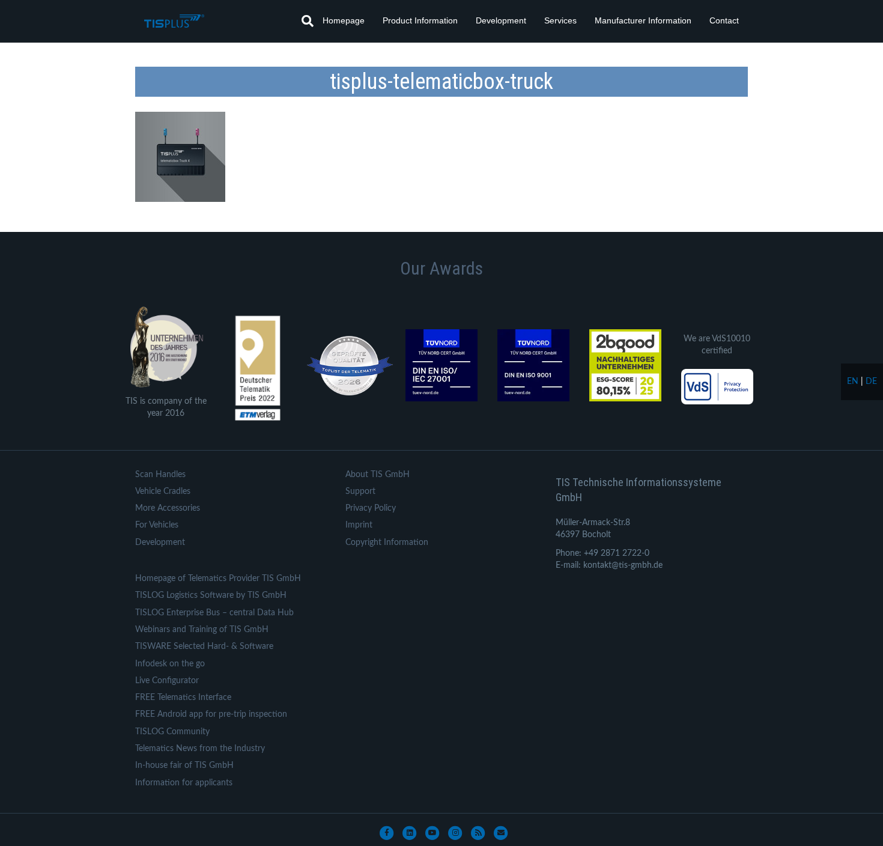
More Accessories (167, 508)
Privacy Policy (370, 508)
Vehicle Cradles (162, 491)
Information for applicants (183, 783)
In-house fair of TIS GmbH (184, 765)
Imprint (358, 525)
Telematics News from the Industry (200, 748)
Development (501, 20)
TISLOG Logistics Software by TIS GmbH (211, 595)
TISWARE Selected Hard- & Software (204, 646)
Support (360, 491)
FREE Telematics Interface (183, 697)
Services (560, 20)
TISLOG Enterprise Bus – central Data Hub (214, 613)
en (852, 381)
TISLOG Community (172, 732)
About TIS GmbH (377, 474)
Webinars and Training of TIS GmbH (202, 629)
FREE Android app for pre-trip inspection (211, 714)
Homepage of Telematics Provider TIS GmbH (218, 578)
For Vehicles (156, 525)
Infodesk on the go (170, 664)
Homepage (344, 20)
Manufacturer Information (643, 20)
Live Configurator (167, 681)
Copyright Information (386, 542)
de (871, 381)
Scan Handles (160, 474)
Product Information (420, 20)
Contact (724, 20)
